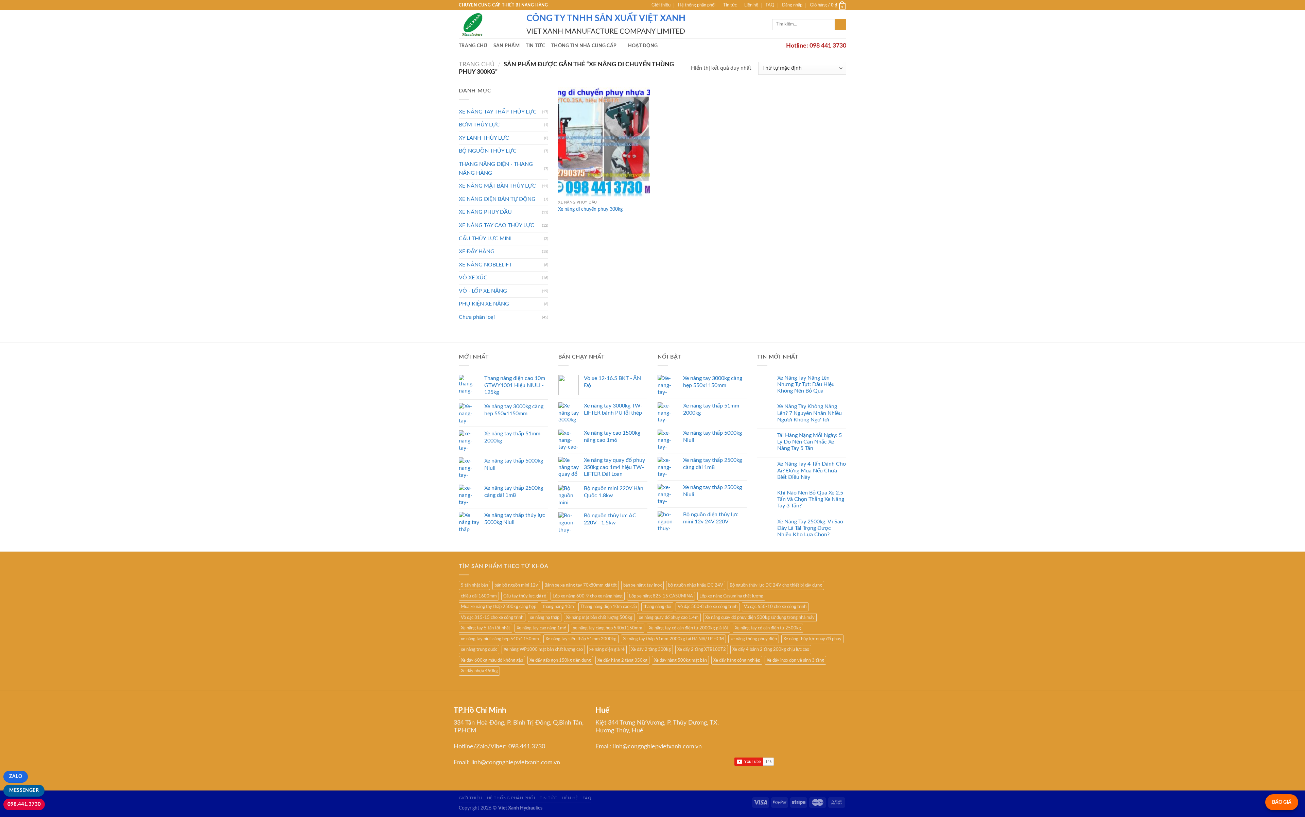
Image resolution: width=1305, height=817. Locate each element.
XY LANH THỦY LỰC (484, 138)
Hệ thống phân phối (696, 5)
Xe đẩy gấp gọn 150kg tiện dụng (560, 660)
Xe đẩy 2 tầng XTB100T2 (701, 649)
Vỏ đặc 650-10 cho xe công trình (775, 607)
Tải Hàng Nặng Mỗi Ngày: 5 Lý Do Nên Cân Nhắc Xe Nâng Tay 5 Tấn (809, 442)
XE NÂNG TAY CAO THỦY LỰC (496, 225)
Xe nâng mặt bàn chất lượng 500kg (599, 617)
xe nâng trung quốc (479, 649)
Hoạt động (643, 45)
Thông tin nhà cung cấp (583, 45)
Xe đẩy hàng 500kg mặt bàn (680, 660)
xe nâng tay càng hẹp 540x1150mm (607, 628)
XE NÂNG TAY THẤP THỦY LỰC (498, 112)
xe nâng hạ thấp (544, 617)
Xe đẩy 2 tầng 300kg (651, 649)
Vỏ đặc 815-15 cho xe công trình (492, 617)
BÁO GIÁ (1281, 802)
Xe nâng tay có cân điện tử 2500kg (768, 628)
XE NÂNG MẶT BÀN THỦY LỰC (497, 186)
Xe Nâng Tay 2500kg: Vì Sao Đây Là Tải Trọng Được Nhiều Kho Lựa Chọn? (810, 528)
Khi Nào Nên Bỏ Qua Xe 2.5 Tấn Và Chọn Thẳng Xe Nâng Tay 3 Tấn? (810, 499)
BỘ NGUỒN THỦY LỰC (488, 151)
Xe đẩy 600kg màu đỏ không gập (492, 660)
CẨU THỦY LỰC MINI (485, 238)
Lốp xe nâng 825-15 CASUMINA (661, 596)
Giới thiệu (661, 5)
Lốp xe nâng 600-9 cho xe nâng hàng (588, 596)
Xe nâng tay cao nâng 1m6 (542, 628)
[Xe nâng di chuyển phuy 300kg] (604, 141)
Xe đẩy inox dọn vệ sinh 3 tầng (795, 660)
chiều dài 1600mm (479, 596)
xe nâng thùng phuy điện (753, 639)
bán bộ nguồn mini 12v (516, 585)
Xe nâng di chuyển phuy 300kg (590, 209)
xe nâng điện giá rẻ (607, 649)
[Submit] (840, 24)
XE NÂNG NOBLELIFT (485, 264)
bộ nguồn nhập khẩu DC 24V (695, 585)
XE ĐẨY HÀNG (476, 251)
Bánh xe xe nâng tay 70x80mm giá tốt (580, 585)
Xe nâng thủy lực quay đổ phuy (812, 639)
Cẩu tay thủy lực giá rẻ (524, 596)
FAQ (770, 5)
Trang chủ (473, 45)
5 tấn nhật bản (474, 585)
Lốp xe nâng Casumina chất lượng (731, 596)
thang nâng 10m (558, 607)
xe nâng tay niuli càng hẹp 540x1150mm (500, 639)
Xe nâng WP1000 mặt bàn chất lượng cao (543, 649)
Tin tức (730, 5)
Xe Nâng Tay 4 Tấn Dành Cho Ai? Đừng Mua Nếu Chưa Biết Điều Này (811, 470)
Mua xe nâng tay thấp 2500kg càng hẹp (498, 607)
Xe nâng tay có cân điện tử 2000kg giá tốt (688, 628)
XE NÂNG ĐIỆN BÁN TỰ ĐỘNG (497, 199)
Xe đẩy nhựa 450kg (479, 671)
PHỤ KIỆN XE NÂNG (484, 304)
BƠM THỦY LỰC (479, 124)
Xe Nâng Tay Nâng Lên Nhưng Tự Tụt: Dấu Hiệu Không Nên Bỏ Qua (806, 384)
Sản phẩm (506, 45)
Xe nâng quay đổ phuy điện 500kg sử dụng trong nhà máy (760, 617)
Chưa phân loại (477, 317)
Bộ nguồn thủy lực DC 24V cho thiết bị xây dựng (776, 585)
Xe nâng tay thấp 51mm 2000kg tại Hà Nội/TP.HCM (673, 639)
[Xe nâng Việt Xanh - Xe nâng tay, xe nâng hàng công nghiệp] (487, 24)
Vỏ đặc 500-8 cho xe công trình (707, 607)
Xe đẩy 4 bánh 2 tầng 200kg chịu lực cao (770, 649)
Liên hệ (751, 5)
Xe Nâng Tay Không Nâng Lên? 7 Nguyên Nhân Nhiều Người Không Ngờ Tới (809, 413)
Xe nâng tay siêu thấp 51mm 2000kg (580, 639)
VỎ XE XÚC (473, 277)
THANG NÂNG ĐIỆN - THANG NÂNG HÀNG (496, 168)
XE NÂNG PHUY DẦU (485, 212)
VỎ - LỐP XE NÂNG (483, 291)
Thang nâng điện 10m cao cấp (608, 607)
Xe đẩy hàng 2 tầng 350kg (622, 660)
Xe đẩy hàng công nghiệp (736, 660)
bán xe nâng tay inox (642, 585)
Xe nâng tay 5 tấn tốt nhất (485, 628)
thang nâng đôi (657, 607)
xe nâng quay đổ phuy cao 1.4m (669, 617)
